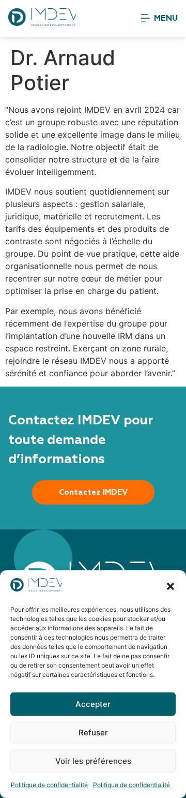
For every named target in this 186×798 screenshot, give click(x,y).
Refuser (93, 732)
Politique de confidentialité (49, 785)
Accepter (93, 704)
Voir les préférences (93, 761)
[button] (170, 586)
